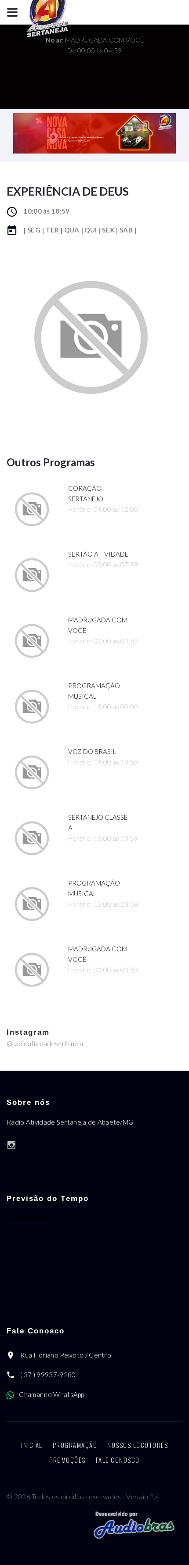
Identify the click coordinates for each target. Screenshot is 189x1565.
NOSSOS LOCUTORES (137, 1445)
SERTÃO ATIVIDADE (98, 554)
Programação (75, 1445)
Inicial (32, 1445)
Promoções (67, 1460)
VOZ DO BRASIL (92, 751)
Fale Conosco (118, 1460)
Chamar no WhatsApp (51, 1394)
